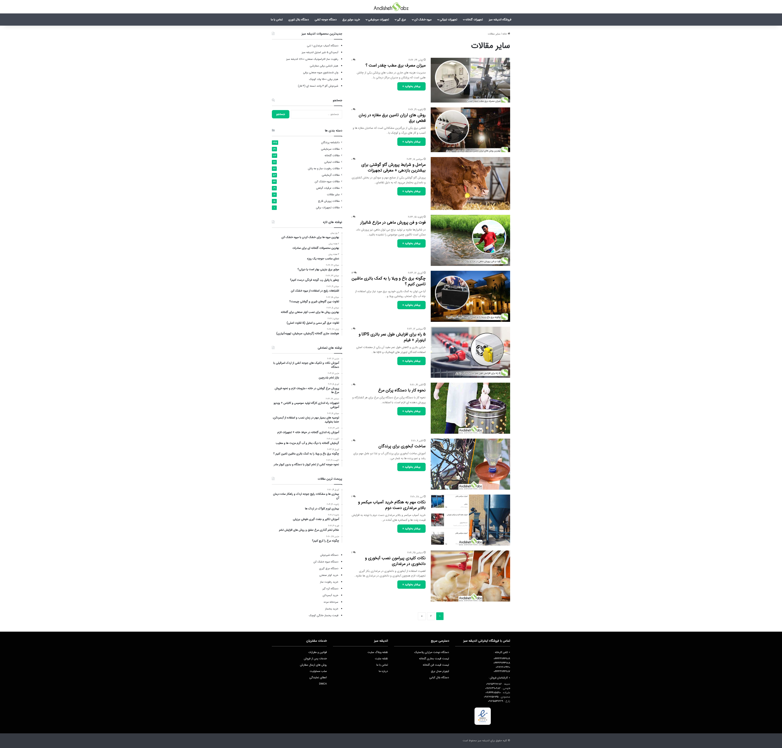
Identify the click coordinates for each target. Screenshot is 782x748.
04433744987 (502, 671)
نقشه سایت (381, 658)
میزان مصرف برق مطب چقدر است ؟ (396, 65)
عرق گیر (401, 19)
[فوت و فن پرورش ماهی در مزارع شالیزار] (470, 240)
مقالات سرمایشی (330, 149)
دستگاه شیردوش (329, 555)
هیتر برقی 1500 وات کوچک (323, 79)
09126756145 (491, 697)
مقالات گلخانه (332, 155)
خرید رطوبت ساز (329, 582)
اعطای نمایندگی (318, 677)
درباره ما (383, 671)
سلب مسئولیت (318, 671)
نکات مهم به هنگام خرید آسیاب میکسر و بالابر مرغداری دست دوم (392, 505)
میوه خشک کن (423, 19)
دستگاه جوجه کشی (326, 19)
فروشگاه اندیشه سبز (500, 19)
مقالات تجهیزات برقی (328, 207)
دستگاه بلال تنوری (298, 19)
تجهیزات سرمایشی (378, 19)
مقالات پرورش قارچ (329, 201)
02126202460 (503, 667)
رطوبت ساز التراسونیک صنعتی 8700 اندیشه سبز (312, 59)
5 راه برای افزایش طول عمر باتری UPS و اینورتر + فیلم (392, 337)
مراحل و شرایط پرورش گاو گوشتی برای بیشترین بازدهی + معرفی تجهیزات (393, 168)
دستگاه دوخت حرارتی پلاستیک (431, 652)
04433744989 (502, 658)
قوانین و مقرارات (317, 652)
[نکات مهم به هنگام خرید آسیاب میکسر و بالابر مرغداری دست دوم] (470, 520)
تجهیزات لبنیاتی (448, 19)
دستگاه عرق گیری (328, 568)
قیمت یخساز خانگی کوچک (323, 615)
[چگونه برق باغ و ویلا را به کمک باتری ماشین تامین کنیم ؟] (470, 296)
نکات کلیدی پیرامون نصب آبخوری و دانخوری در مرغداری (395, 561)
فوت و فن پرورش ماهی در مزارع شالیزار (393, 222)
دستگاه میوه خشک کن (326, 562)
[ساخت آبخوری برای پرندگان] (470, 464)
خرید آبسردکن (330, 595)
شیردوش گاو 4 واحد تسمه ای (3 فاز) (318, 86)
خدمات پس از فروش (315, 658)
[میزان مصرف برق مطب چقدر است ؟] (470, 80)
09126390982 (493, 688)
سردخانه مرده (331, 602)
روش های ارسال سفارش (313, 665)
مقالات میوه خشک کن (327, 181)
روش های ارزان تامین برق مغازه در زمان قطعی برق (392, 118)
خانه (505, 34)
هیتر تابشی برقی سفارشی (324, 66)
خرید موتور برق (351, 19)
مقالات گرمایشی (331, 175)
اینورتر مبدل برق (440, 671)
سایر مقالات (333, 194)
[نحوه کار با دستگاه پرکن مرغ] (470, 408)
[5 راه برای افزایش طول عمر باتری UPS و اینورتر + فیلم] (470, 352)
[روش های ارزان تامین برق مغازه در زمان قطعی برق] (470, 129)
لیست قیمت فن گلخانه (436, 665)
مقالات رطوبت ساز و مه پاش (324, 168)
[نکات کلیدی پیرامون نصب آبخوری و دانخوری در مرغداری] (470, 576)
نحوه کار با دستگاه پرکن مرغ (402, 390)
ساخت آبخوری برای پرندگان (402, 446)
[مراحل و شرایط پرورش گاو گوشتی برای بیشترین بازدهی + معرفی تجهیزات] (470, 183)
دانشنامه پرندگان (330, 142)
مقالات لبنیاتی (332, 162)
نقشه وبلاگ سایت (378, 652)
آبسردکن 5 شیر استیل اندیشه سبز (320, 52)
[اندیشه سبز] (391, 6)
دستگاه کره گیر (330, 588)
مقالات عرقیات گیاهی (328, 188)
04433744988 (501, 663)
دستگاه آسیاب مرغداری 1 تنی (322, 46)
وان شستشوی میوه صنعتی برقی (320, 72)
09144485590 (493, 692)
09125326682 (494, 684)
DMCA (323, 684)
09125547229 (495, 701)
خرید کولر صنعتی (328, 575)
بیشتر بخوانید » (411, 86)
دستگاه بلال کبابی (439, 677)
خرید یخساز (331, 609)
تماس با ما (277, 19)
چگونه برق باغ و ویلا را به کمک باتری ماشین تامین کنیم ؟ (389, 281)
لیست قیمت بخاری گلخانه (434, 658)
